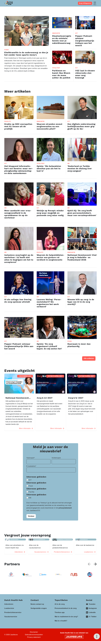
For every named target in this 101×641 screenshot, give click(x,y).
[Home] (8, 3)
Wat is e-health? (61, 621)
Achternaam (56, 458)
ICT (30, 480)
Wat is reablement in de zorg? (66, 616)
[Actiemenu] (97, 636)
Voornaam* (30, 458)
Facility (31, 492)
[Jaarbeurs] (74, 637)
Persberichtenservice (12, 612)
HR (30, 498)
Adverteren (8, 604)
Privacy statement (34, 637)
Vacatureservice (10, 616)
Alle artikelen (89, 358)
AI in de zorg (60, 604)
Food (31, 486)
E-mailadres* (31, 466)
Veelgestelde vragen (39, 608)
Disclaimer (34, 632)
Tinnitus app (60, 612)
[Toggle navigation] (95, 3)
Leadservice (9, 608)
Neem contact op (37, 604)
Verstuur (31, 516)
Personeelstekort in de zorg (66, 608)
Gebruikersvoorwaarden (34, 634)
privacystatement (65, 508)
